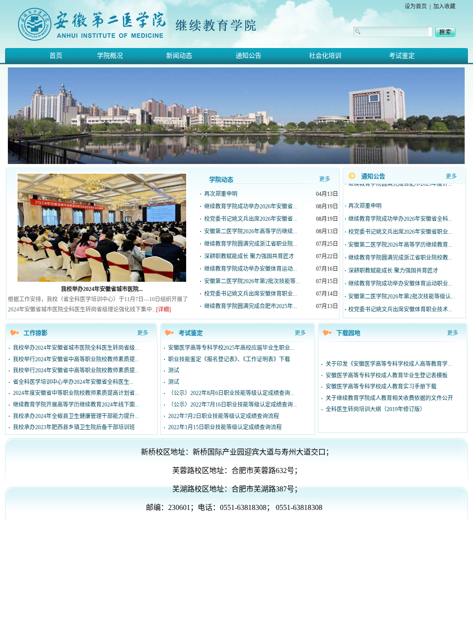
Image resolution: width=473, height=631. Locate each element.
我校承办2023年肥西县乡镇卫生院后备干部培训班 (74, 427)
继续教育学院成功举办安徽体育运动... (250, 269)
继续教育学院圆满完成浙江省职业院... (250, 244)
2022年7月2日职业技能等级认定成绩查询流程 (223, 416)
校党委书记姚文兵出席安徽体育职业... (250, 294)
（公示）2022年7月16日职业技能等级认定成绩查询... (232, 404)
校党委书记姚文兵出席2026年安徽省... (250, 219)
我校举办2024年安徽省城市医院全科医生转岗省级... (76, 348)
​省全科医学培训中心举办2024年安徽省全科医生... (73, 382)
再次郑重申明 (220, 194)
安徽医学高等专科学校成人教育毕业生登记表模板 (387, 375)
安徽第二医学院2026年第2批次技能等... (252, 281)
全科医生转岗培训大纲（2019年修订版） (375, 409)
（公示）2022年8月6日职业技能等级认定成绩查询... (231, 393)
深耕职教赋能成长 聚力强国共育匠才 (249, 256)
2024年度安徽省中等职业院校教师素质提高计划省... (76, 393)
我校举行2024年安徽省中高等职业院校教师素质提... (76, 359)
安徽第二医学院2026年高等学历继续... (250, 231)
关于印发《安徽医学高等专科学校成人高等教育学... (389, 364)
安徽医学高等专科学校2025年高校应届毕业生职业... (231, 348)
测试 (173, 370)
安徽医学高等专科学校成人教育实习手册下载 (381, 386)
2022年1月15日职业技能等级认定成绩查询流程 (225, 427)
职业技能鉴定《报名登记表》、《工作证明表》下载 (229, 359)
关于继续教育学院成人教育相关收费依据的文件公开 (389, 398)
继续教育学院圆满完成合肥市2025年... (250, 306)
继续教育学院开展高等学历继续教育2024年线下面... (76, 404)
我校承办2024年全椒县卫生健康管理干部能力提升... (76, 416)
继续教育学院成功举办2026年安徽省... (250, 206)
